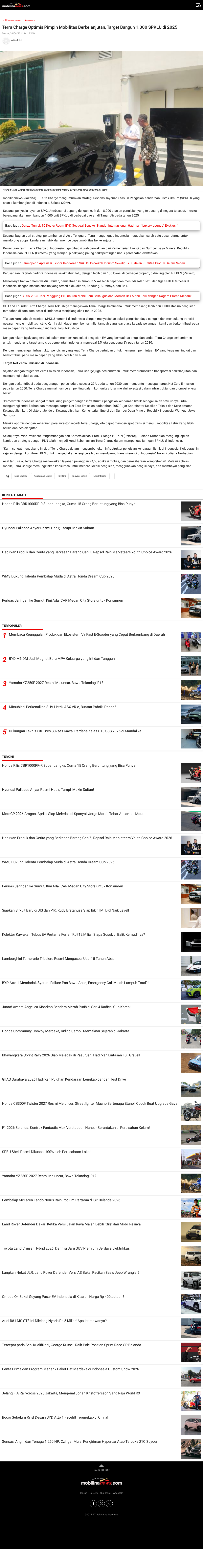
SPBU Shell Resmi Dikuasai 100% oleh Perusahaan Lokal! (46, 1152)
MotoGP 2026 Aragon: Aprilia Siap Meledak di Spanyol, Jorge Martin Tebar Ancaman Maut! (73, 814)
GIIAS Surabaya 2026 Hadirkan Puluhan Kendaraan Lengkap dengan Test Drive (64, 1079)
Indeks (83, 1493)
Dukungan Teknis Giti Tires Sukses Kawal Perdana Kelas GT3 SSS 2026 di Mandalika (75, 731)
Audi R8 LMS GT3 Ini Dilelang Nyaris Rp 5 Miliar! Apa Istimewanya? (54, 1321)
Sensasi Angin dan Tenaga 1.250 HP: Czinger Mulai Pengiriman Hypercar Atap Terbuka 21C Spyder (79, 1441)
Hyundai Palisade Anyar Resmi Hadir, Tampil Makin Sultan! (48, 528)
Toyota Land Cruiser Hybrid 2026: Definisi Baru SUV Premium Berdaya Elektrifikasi (66, 1248)
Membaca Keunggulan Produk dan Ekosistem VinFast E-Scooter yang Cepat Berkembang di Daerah (87, 634)
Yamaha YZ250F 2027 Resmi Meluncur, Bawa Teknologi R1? (56, 683)
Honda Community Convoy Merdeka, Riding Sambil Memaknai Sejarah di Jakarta (65, 1031)
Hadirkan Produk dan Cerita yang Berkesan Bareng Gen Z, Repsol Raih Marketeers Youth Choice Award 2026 (87, 552)
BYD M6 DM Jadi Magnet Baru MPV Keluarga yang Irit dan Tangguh (62, 658)
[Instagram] (109, 1503)
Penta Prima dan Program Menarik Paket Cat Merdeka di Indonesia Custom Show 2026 (70, 1369)
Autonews (30, 20)
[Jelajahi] (198, 5)
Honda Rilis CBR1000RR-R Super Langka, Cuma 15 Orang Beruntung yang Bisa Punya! (69, 504)
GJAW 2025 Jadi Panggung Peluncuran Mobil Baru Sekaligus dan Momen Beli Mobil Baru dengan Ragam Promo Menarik (107, 296)
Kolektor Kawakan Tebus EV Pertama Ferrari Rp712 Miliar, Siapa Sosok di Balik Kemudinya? (73, 934)
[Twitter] (101, 1503)
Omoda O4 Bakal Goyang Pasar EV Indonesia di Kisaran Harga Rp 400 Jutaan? (63, 1296)
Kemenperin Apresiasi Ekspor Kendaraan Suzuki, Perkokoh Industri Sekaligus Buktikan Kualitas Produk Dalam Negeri (103, 263)
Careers (94, 1493)
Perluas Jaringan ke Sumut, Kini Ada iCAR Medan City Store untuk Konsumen (62, 600)
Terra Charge (20, 476)
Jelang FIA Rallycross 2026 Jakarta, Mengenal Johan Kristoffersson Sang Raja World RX (71, 1393)
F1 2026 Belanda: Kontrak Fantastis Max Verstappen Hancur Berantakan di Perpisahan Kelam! (76, 1127)
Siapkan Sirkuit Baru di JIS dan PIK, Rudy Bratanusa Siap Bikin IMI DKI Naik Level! (65, 910)
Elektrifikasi (100, 476)
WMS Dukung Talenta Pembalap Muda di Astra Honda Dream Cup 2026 (58, 576)
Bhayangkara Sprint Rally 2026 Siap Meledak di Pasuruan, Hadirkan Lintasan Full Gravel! (71, 1055)
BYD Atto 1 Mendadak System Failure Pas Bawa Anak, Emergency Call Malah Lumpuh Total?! (75, 983)
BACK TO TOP (101, 1469)
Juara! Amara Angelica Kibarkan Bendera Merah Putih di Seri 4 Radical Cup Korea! (66, 1007)
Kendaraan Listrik (43, 476)
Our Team (105, 1493)
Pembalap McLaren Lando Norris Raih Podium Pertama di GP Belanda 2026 (61, 1200)
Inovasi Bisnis (79, 476)
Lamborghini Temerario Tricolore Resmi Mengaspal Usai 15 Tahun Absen (59, 958)
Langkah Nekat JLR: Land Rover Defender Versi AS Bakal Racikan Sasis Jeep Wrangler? (71, 1272)
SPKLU (62, 476)
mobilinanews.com (11, 20)
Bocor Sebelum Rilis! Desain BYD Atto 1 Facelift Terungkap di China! (55, 1417)
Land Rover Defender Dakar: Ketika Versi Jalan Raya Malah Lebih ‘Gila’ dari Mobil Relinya (71, 1224)
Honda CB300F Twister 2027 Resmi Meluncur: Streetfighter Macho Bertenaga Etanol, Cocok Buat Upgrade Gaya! (90, 1103)
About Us (118, 1493)
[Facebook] (93, 1503)
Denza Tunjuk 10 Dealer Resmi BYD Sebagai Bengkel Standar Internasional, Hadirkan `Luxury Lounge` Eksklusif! (100, 225)
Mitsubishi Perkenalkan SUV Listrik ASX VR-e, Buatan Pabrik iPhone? (62, 707)
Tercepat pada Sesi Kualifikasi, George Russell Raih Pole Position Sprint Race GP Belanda (71, 1345)
